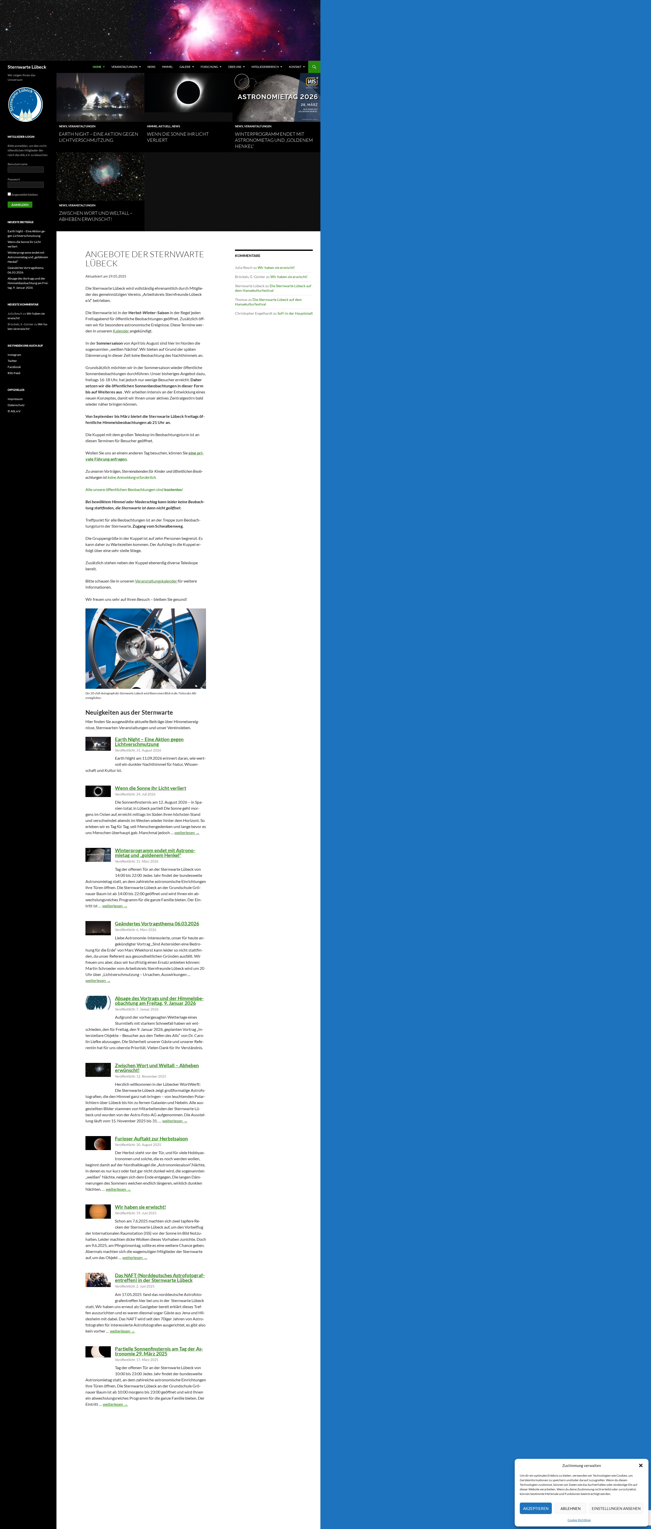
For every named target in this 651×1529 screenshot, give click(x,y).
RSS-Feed (14, 373)
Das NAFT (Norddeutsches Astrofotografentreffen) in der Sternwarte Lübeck (160, 1277)
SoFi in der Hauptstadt (295, 313)
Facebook (14, 367)
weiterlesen (187, 832)
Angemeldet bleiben (24, 194)
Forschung (209, 66)
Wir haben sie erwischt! (140, 1207)
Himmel (167, 66)
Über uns (234, 66)
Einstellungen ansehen (616, 1508)
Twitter (12, 361)
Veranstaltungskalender (156, 580)
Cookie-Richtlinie (579, 1520)
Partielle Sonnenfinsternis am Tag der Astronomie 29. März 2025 (159, 1351)
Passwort (14, 179)
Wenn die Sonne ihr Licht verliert (150, 788)
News (151, 66)
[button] (640, 1465)
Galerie (185, 66)
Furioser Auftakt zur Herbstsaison (151, 1138)
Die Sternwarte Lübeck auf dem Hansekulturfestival (273, 288)
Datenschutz (16, 405)
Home (97, 66)
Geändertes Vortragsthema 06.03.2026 (157, 923)
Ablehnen (570, 1508)
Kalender (121, 330)
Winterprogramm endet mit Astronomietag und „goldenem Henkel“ (274, 140)
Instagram (14, 355)
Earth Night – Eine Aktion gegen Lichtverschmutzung (149, 741)
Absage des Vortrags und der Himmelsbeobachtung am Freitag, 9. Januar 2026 (159, 1000)
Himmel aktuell (159, 126)
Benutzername (17, 164)
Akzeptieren (536, 1508)
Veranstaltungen (124, 66)
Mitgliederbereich (265, 66)
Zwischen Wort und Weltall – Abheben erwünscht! (157, 1067)
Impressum (15, 399)
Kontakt (295, 66)
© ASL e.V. (14, 411)
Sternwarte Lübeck (27, 67)
